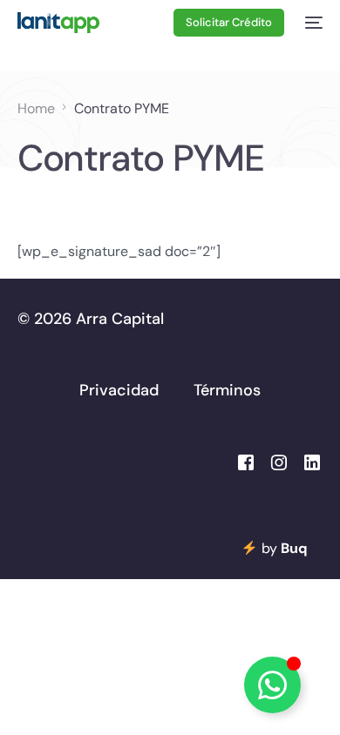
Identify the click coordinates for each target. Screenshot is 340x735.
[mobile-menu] (312, 22)
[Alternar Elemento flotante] (272, 685)
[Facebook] (245, 460)
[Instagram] (279, 460)
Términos (227, 390)
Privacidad (119, 390)
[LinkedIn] (312, 460)
